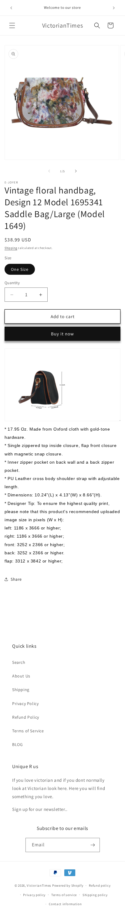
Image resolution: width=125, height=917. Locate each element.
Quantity (12, 282)
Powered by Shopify (67, 885)
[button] (12, 25)
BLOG (17, 744)
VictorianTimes (39, 885)
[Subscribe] (93, 845)
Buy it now (62, 334)
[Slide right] (76, 171)
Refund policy (99, 885)
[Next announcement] (113, 8)
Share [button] (16, 579)
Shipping (11, 248)
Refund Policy (25, 717)
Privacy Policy (25, 703)
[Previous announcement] (11, 8)
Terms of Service (28, 731)
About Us (21, 676)
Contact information (65, 904)
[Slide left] (49, 171)
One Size (20, 269)
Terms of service (64, 895)
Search (18, 662)
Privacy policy (34, 895)
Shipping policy (95, 895)
